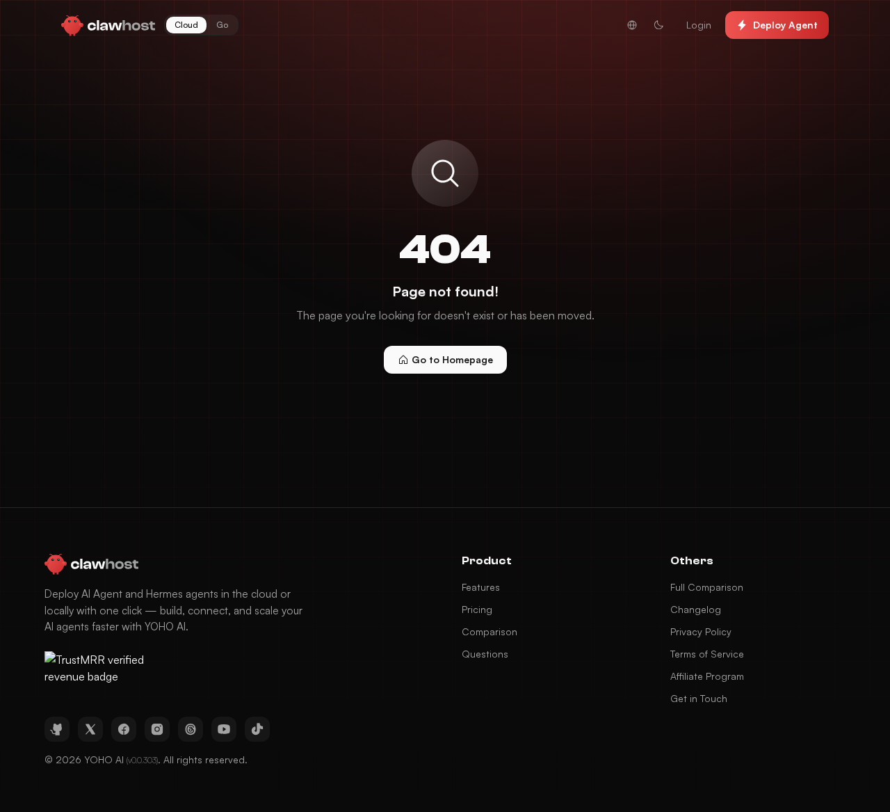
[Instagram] (157, 729)
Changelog (695, 609)
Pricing (477, 609)
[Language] (632, 25)
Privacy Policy (700, 631)
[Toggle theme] (658, 25)
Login (698, 25)
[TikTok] (257, 729)
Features (481, 587)
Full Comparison (706, 587)
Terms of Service (707, 654)
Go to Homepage (452, 359)
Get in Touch (698, 698)
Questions (485, 654)
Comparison (489, 631)
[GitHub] (57, 729)
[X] (90, 729)
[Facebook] (123, 729)
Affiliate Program (707, 676)
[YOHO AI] (108, 25)
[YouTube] (223, 729)
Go (222, 24)
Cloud (186, 24)
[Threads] (190, 729)
